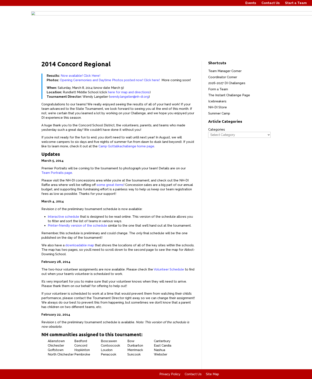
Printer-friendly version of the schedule (77, 225)
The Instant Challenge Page (229, 95)
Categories (216, 129)
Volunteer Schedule (169, 269)
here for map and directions (129, 92)
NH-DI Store (217, 107)
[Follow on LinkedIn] (237, 3)
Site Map (212, 374)
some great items (110, 185)
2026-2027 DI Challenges (226, 83)
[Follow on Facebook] (221, 3)
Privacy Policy (169, 374)
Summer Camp (219, 113)
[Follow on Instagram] (229, 3)
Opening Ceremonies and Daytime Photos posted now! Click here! (110, 80)
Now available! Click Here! (80, 76)
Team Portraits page (56, 173)
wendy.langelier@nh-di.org (129, 97)
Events (250, 3)
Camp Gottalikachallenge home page (126, 146)
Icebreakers (217, 101)
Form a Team (218, 89)
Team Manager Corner (225, 71)
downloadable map (79, 245)
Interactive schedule (63, 217)
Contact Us (270, 3)
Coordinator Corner (222, 77)
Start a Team (296, 3)
